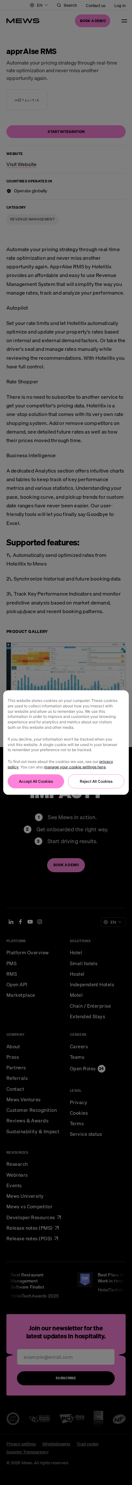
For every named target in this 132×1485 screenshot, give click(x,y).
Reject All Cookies (96, 781)
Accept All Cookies (36, 781)
